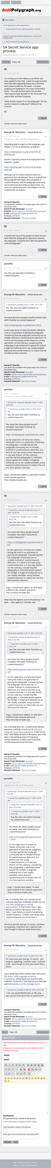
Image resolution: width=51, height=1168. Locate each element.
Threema (7, 216)
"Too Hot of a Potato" (29, 218)
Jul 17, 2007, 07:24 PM (11, 500)
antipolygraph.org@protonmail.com (23, 213)
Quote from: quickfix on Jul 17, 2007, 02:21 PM (25, 305)
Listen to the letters (10, 1121)
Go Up (4, 1032)
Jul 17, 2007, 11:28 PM (11, 627)
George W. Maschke (14, 132)
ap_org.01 (29, 209)
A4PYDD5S (16, 216)
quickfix (8, 263)
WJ (5, 69)
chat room (31, 204)
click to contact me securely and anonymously (29, 211)
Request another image (28, 1121)
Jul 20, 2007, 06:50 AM (11, 950)
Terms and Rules (24, 1162)
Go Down (6, 62)
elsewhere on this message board (25, 984)
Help (14, 1162)
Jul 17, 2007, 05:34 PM (11, 394)
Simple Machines (32, 1165)
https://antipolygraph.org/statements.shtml (22, 325)
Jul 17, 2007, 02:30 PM (11, 299)
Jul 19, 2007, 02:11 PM (11, 783)
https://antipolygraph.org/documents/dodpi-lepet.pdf (23, 168)
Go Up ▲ (34, 1162)
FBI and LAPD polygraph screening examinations (23, 730)
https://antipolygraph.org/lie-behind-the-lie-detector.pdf (22, 153)
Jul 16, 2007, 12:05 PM (11, 230)
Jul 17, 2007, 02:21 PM (11, 268)
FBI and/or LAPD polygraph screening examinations (20, 977)
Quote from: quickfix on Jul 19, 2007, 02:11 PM (25, 956)
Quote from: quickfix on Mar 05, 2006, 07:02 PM (25, 990)
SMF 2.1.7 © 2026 (20, 1165)
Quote (43, 118)
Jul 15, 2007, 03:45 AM (11, 136)
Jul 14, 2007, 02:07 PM (11, 73)
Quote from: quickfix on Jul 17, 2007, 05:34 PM (25, 506)
